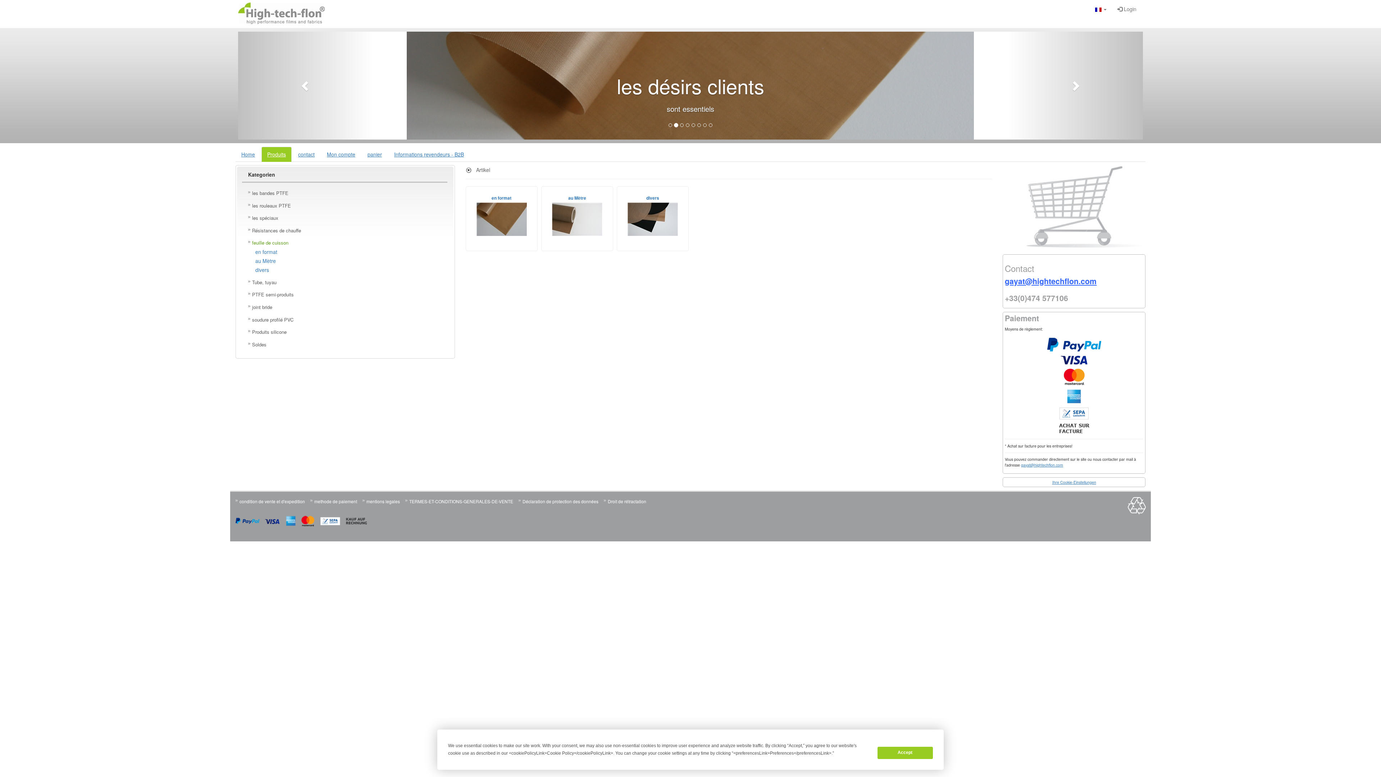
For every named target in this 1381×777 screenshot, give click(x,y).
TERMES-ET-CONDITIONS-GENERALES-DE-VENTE (461, 501)
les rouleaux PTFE (271, 205)
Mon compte (341, 154)
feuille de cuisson (270, 242)
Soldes (259, 344)
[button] (1101, 9)
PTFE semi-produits (273, 294)
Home (248, 154)
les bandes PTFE (270, 193)
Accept (905, 752)
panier (375, 154)
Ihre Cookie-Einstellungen (1074, 482)
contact (306, 154)
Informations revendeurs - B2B (429, 154)
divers (262, 269)
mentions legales (383, 501)
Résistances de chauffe (276, 230)
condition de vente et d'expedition (272, 501)
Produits (276, 154)
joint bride (262, 307)
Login (1129, 9)
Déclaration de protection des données (560, 501)
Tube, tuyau (264, 282)
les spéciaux (265, 217)
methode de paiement (335, 501)
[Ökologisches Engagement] (1137, 512)
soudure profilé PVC (272, 319)
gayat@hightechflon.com (1042, 465)
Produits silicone (269, 331)
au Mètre (265, 260)
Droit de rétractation (627, 501)
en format (266, 251)
